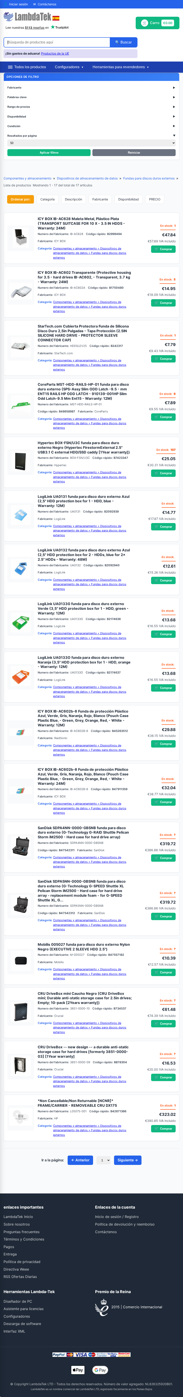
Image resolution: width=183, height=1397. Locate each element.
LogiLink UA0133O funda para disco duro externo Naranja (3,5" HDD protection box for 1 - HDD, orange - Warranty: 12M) (84, 662)
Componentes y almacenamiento (27, 178)
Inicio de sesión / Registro (117, 1216)
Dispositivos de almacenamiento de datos (87, 178)
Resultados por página (91, 135)
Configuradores (17, 1316)
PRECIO (154, 199)
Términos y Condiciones (24, 1239)
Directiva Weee (16, 1269)
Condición (91, 126)
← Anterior (80, 1160)
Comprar (163, 249)
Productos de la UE (55, 53)
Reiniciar (134, 152)
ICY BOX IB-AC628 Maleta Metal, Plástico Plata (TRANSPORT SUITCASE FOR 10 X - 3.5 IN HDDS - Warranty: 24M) (81, 223)
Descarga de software (22, 1323)
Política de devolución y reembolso (125, 1224)
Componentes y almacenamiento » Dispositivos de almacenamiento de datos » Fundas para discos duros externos (89, 253)
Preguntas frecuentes (22, 1232)
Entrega (10, 1254)
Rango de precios (91, 106)
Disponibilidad (91, 116)
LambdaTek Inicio (18, 1216)
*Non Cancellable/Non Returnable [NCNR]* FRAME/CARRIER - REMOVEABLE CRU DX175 (77, 1103)
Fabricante (91, 87)
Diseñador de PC (18, 1301)
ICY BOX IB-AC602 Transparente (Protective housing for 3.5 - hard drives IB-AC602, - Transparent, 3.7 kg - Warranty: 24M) (84, 277)
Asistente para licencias (24, 1308)
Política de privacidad (22, 1261)
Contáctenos (106, 1232)
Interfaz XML (14, 1331)
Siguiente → (128, 1160)
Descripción (73, 199)
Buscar (126, 42)
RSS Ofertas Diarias (20, 1276)
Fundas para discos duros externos (149, 178)
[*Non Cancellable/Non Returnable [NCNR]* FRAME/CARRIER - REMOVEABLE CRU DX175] (20, 1118)
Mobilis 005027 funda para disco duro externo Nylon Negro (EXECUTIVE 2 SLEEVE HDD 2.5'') (84, 946)
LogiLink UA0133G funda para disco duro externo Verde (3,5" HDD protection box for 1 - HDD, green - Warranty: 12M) (83, 608)
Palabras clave (91, 97)
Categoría (47, 199)
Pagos (9, 1247)
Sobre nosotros (17, 1224)
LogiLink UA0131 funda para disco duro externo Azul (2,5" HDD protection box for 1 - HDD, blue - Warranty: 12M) (83, 501)
